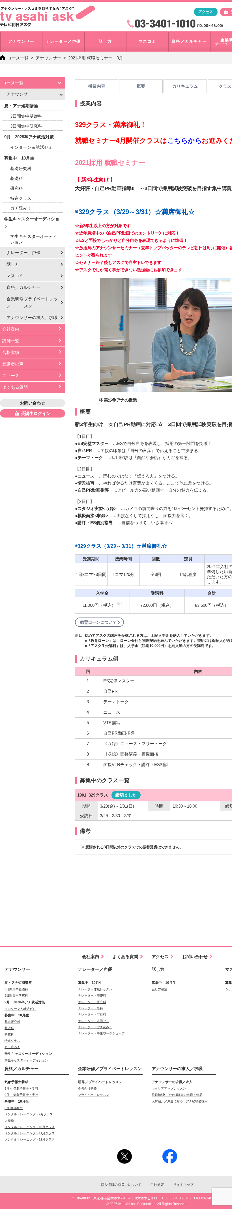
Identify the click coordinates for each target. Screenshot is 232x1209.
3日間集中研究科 (26, 126)
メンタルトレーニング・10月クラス (30, 1127)
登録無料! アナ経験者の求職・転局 (177, 1094)
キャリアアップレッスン (169, 1088)
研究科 (16, 188)
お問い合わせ (32, 403)
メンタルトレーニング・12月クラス (30, 1139)
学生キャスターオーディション (33, 239)
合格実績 (10, 352)
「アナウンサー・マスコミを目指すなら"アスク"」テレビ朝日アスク (47, 16)
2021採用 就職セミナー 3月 (95, 57)
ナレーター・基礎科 (92, 995)
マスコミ (15, 275)
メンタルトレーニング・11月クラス (30, 1133)
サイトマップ (183, 1185)
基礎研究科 (20, 168)
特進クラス (20, 198)
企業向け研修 (87, 1088)
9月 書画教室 (14, 1108)
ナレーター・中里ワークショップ (101, 1033)
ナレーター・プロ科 (92, 1014)
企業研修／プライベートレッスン (110, 1068)
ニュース (10, 375)
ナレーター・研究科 (92, 1002)
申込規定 (157, 1185)
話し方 (13, 264)
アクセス (205, 12)
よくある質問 (15, 387)
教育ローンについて (98, 622)
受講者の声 (12, 364)
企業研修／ (32, 302)
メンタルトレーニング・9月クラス (29, 1114)
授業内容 (96, 86)
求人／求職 (32, 317)
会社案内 (10, 329)
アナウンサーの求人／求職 (177, 1068)
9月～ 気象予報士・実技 (21, 1094)
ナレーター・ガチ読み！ (95, 1027)
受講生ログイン (36, 413)
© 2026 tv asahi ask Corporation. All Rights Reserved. (147, 1204)
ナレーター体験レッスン (95, 989)
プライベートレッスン (93, 1094)
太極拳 (9, 1120)
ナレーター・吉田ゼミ (93, 1021)
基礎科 (16, 178)
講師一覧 (10, 340)
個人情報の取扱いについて (121, 1185)
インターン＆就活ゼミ (31, 147)
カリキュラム (185, 86)
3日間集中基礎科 (26, 116)
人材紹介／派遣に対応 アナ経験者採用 (180, 1101)
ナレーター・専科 (90, 1008)
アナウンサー (48, 57)
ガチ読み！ (20, 208)
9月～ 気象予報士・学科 (21, 1088)
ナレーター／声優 (23, 252)
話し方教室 (159, 989)
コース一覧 (18, 57)
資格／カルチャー (23, 287)
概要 (141, 86)
